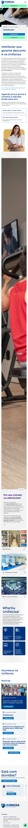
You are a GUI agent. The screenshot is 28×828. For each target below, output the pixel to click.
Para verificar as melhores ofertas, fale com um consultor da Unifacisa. (13, 88)
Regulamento (14, 34)
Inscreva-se (14, 5)
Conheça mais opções (9, 780)
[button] (20, 490)
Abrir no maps (6, 822)
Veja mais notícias (14, 752)
